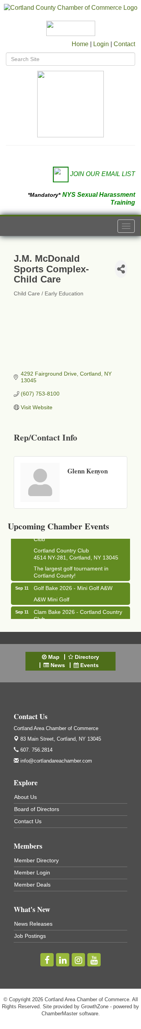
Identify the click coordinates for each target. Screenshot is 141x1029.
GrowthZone (94, 1006)
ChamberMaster (60, 1013)
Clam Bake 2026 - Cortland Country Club (78, 613)
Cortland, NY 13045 (60, 739)
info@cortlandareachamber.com (55, 761)
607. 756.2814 (35, 750)
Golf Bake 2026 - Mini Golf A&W (73, 586)
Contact (124, 44)
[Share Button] (121, 269)
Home (80, 44)
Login (101, 44)
